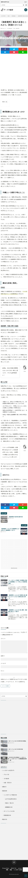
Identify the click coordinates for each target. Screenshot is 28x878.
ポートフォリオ (8, 811)
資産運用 (17, 28)
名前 (3, 656)
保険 (3, 786)
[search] (23, 5)
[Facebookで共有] (5, 49)
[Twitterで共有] (14, 49)
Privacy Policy (5, 868)
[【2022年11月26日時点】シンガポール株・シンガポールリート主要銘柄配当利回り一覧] (4, 760)
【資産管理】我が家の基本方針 (15, 516)
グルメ (5, 774)
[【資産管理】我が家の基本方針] (4, 519)
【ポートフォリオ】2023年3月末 (15, 749)
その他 (5, 778)
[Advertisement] (14, 70)
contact (20, 868)
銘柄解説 (7, 807)
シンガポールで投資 (9, 795)
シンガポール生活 (7, 770)
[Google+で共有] (22, 49)
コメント (3, 638)
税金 (3, 819)
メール (3, 663)
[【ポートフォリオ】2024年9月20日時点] (4, 743)
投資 (3, 790)
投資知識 (10, 28)
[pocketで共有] (14, 52)
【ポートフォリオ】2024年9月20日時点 (17, 741)
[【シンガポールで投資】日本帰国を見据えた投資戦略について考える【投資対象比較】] (4, 582)
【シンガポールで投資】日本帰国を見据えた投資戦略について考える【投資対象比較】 (17, 582)
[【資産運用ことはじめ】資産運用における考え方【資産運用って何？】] (24, 531)
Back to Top (25, 876)
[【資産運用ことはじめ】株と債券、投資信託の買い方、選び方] (4, 612)
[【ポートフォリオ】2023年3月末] (4, 751)
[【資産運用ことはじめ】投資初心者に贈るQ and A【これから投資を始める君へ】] (4, 597)
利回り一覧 (8, 803)
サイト (2, 670)
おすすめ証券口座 (10, 799)
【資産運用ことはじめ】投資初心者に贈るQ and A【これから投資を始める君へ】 (17, 596)
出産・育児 (7, 782)
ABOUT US (13, 868)
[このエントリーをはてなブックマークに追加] (5, 52)
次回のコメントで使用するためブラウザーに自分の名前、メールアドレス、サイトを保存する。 (14, 680)
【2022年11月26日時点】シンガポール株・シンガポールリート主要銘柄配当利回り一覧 (17, 759)
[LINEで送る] (22, 52)
